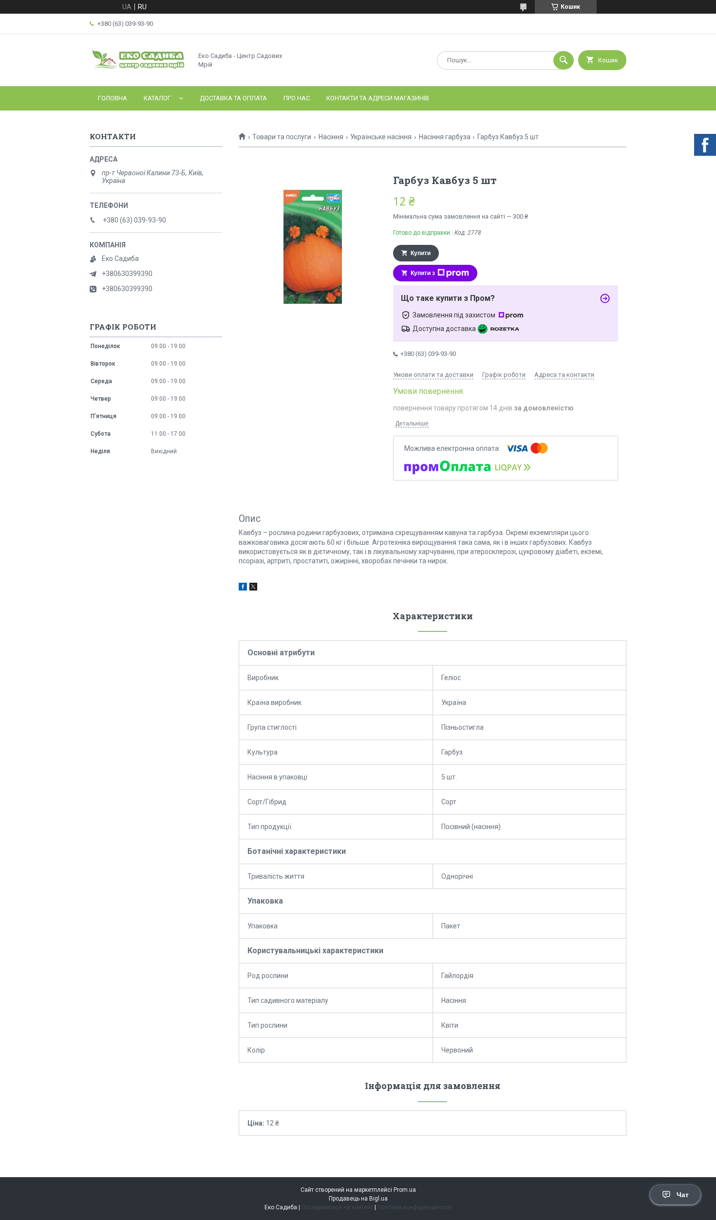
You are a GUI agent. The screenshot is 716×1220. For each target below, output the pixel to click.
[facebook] (243, 588)
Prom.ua (405, 1189)
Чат (683, 1195)
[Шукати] (563, 60)
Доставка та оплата (233, 98)
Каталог (157, 98)
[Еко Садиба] (138, 74)
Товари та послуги (281, 137)
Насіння (331, 137)
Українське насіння (381, 137)
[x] (253, 588)
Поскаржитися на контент (337, 1207)
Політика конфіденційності (414, 1207)
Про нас (296, 98)
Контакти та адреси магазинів (377, 98)
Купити (421, 253)
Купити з (423, 273)
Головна (112, 98)
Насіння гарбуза (445, 137)
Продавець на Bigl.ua (358, 1198)
